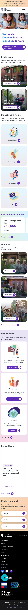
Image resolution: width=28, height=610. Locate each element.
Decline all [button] (9, 600)
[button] (14, 604)
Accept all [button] (20, 600)
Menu (24, 9)
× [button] (25, 572)
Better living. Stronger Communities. (10, 47)
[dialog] (14, 589)
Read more (19, 5)
